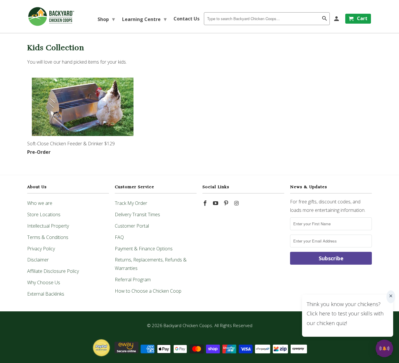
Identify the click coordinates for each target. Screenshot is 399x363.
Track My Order (131, 203)
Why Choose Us (43, 282)
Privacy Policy (41, 248)
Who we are (39, 203)
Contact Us (187, 18)
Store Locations (43, 214)
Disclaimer (38, 259)
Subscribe (331, 258)
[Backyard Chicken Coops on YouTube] (216, 203)
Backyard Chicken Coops (188, 325)
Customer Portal (132, 226)
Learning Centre (144, 18)
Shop (106, 18)
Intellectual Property (48, 226)
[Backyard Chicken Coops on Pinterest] (226, 203)
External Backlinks (45, 294)
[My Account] (337, 18)
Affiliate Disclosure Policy (53, 271)
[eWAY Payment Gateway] (126, 352)
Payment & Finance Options (144, 248)
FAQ (119, 237)
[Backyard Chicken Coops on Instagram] (237, 203)
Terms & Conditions (47, 237)
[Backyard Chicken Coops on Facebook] (205, 203)
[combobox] (267, 18)
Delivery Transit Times (137, 214)
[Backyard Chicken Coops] (51, 16)
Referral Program (133, 279)
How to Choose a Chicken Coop (148, 291)
